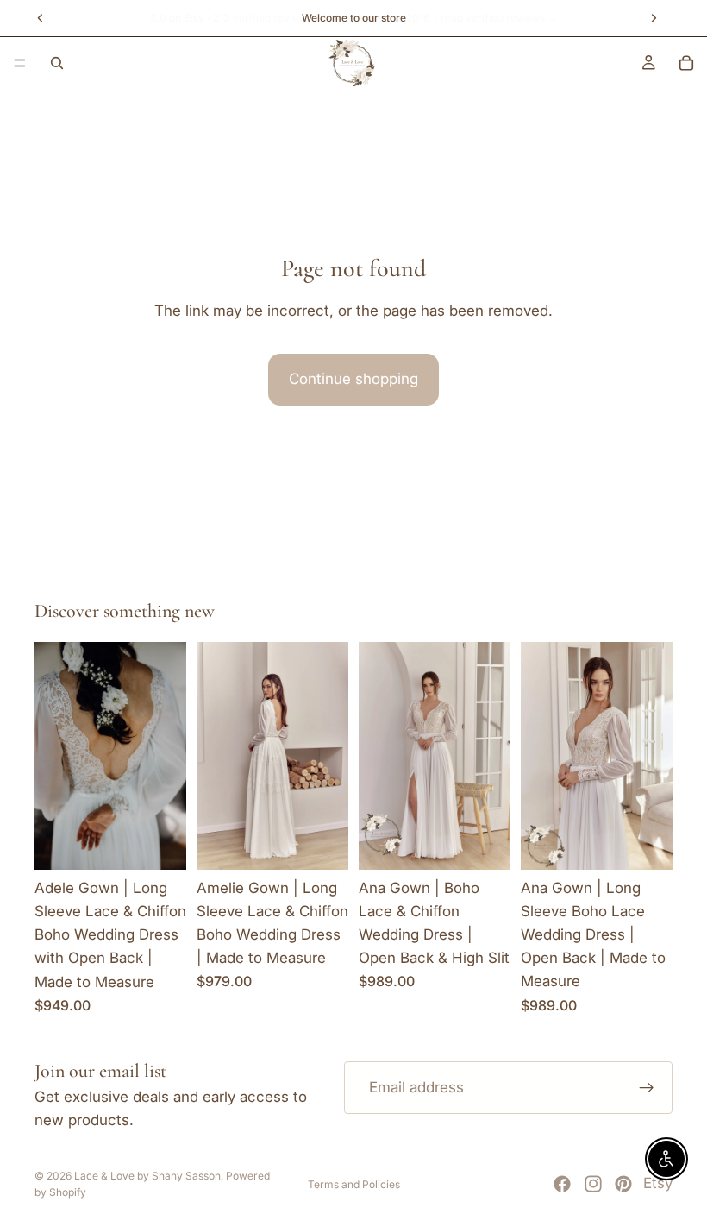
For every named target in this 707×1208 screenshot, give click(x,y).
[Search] (57, 63)
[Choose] (159, 843)
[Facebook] (562, 1183)
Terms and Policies (354, 1184)
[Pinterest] (623, 1183)
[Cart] (686, 63)
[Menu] (20, 63)
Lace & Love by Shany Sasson (147, 1175)
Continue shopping (353, 378)
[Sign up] (647, 1087)
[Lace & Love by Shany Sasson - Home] (352, 63)
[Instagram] (593, 1183)
